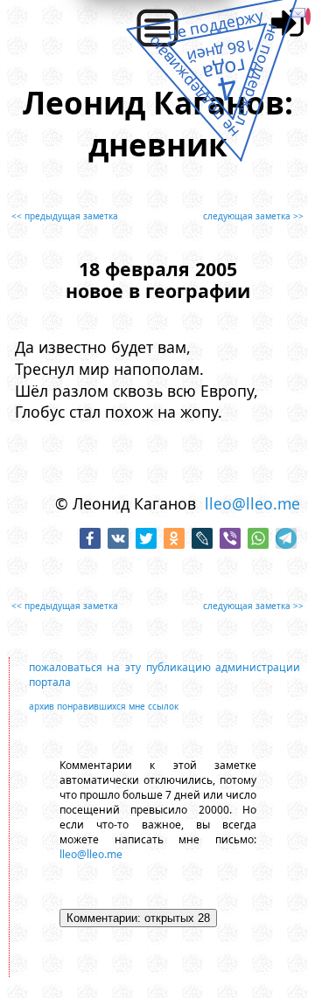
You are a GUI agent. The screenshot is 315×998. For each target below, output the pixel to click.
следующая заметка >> (253, 216)
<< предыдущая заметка (64, 216)
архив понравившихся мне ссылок (103, 706)
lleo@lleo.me (252, 503)
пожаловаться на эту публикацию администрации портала (164, 675)
